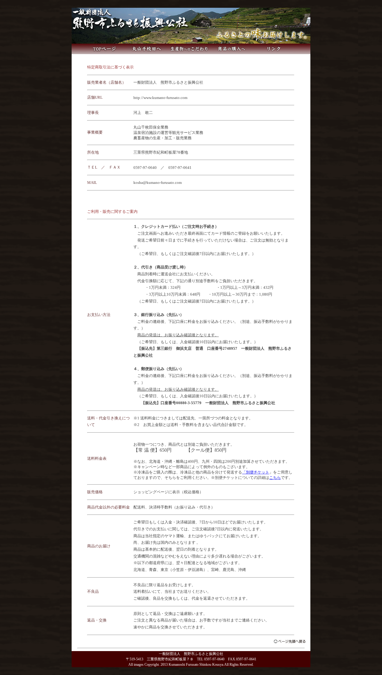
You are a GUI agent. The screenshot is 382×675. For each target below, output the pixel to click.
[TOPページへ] (104, 52)
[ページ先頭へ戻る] (290, 641)
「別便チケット (255, 472)
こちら (275, 477)
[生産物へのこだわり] (189, 52)
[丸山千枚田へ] (146, 52)
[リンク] (274, 52)
